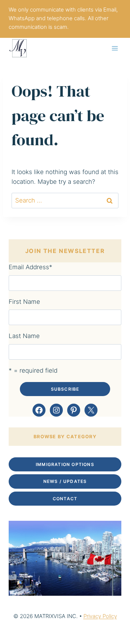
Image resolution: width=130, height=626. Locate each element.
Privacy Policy (100, 616)
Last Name (24, 335)
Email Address (30, 267)
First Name (24, 301)
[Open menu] (114, 48)
